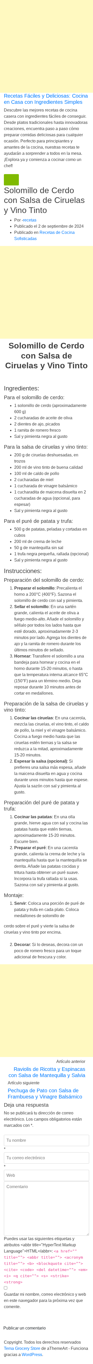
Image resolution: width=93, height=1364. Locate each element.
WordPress (32, 1354)
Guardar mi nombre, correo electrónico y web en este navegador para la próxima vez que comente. (45, 1300)
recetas (29, 220)
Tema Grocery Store (22, 1348)
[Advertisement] (46, 46)
